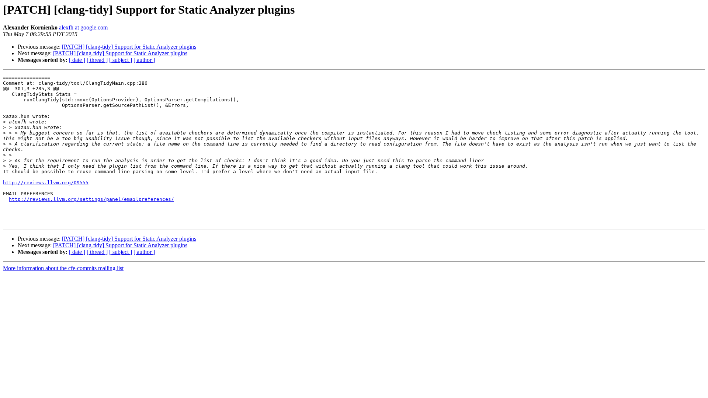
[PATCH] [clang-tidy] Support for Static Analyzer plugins (129, 46)
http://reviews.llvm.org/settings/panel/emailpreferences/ (91, 199)
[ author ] (144, 60)
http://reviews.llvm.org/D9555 (45, 182)
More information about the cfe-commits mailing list (63, 268)
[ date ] (77, 60)
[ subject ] (120, 60)
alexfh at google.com (83, 27)
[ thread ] (97, 60)
